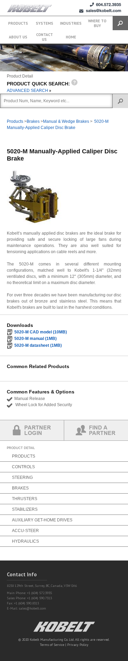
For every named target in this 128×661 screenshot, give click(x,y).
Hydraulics (25, 541)
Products (18, 23)
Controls (23, 466)
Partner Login (32, 430)
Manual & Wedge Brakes (66, 121)
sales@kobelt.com (32, 608)
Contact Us (44, 37)
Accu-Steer (25, 530)
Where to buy (97, 23)
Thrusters (24, 498)
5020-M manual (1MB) (35, 338)
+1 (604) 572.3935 (105, 4)
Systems (44, 23)
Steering (22, 477)
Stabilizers (25, 509)
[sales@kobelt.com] (100, 11)
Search (120, 23)
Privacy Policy (77, 644)
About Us (18, 37)
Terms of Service (52, 644)
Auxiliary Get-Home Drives (42, 520)
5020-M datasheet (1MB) (38, 345)
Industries (71, 23)
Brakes (33, 121)
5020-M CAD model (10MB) (40, 332)
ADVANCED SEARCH (28, 90)
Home (71, 37)
